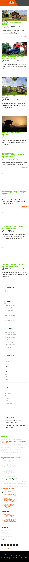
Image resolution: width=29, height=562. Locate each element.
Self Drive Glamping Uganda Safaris (13, 420)
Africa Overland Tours (9, 518)
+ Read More (24, 36)
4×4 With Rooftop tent (9, 515)
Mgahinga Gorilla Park (9, 504)
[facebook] (2, 545)
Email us (3, 539)
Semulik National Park (9, 500)
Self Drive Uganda (19, 159)
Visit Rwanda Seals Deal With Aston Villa (15, 425)
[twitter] (5, 545)
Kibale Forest (7, 498)
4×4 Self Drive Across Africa (10, 519)
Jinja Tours (6, 507)
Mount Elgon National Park (10, 494)
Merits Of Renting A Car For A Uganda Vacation (13, 155)
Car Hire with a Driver (9, 516)
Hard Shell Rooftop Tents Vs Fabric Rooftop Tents (12, 57)
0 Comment (20, 26)
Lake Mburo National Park (10, 505)
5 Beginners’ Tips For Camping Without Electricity (13, 227)
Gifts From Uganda (9, 427)
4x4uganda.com (7, 541)
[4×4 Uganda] (7, 0)
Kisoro (6, 369)
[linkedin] (11, 545)
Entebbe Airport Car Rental (10, 521)
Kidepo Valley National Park (10, 495)
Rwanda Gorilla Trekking (9, 509)
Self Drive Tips (12, 159)
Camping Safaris (5, 27)
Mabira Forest (7, 506)
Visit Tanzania (7, 514)
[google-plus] (8, 545)
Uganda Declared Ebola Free (12, 422)
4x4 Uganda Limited (15, 554)
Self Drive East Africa (9, 520)
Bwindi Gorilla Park (8, 503)
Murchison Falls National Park (11, 497)
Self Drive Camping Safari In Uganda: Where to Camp (12, 265)
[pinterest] (14, 545)
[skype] (17, 545)
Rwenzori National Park (9, 499)
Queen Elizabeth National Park (11, 501)
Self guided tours (20, 231)
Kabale (6, 366)
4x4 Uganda (13, 26)
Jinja (6, 371)
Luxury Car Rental (9, 417)
